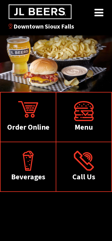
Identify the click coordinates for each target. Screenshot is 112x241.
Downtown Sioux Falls (43, 26)
